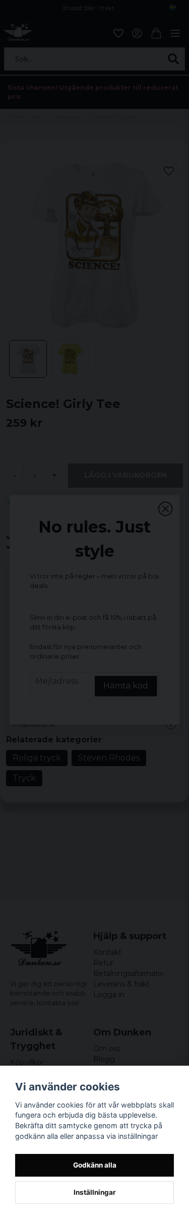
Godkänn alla (94, 1165)
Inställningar (95, 1192)
